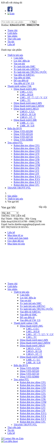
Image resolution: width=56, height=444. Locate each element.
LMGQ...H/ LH (28, 114)
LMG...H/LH (26, 94)
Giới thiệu (12, 33)
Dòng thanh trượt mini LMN (28, 103)
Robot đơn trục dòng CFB (27, 159)
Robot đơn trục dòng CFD (27, 151)
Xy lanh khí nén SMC (24, 66)
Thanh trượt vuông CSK (19, 86)
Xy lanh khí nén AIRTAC (26, 69)
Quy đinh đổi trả (15, 241)
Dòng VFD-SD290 (23, 131)
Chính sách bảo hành (17, 238)
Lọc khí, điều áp (22, 60)
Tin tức (10, 41)
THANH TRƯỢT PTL (19, 187)
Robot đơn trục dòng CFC (27, 185)
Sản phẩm (12, 36)
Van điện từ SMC (22, 77)
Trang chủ (12, 30)
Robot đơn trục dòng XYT (27, 182)
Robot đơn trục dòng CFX (27, 148)
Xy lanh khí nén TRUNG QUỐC (30, 72)
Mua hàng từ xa (15, 235)
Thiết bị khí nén (15, 55)
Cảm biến (18, 58)
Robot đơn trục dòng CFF (26, 173)
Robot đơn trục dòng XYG (27, 176)
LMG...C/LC (26, 91)
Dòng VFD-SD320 (23, 134)
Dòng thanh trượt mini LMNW (29, 106)
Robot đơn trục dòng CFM (27, 165)
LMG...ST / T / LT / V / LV (33, 97)
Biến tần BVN (14, 128)
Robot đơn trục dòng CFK (27, 162)
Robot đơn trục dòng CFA (27, 156)
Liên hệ (11, 44)
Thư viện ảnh (14, 38)
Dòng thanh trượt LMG (25, 89)
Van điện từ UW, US (24, 83)
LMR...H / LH (27, 125)
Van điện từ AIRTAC (24, 75)
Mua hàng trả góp (16, 243)
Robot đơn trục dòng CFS (26, 168)
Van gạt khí (19, 63)
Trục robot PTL (15, 142)
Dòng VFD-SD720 (23, 137)
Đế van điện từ (21, 80)
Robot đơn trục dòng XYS (27, 179)
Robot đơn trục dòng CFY (27, 154)
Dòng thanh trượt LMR (25, 120)
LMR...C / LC (27, 123)
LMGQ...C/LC (27, 111)
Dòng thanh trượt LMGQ (26, 108)
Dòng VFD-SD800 (23, 139)
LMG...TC (25, 100)
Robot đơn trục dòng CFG (27, 145)
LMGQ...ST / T (28, 117)
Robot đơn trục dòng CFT (26, 170)
